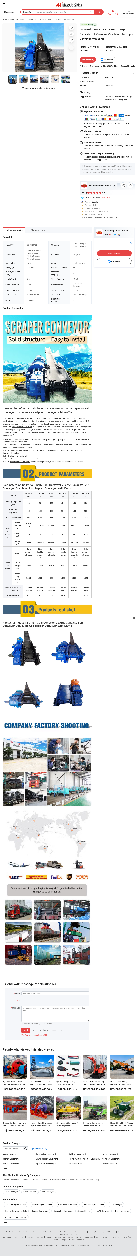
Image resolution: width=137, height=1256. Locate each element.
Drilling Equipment (108, 1154)
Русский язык (60, 1237)
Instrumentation (75, 1163)
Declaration (96, 1245)
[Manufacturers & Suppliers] (68, 4)
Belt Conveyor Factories (67, 1204)
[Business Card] (131, 241)
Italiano (70, 1237)
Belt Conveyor (69, 19)
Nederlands (89, 1237)
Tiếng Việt (64, 1240)
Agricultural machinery (45, 1163)
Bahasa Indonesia (77, 1240)
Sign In (84, 217)
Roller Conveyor (11, 1191)
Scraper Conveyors (40, 1211)
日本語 (113, 1237)
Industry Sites (94, 1232)
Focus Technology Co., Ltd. (51, 1245)
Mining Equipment (10, 1154)
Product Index (123, 1232)
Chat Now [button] (108, 59)
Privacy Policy (108, 1245)
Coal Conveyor (116, 1204)
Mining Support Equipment (47, 1159)
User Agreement (83, 1245)
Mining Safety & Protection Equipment (84, 1159)
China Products (24, 1232)
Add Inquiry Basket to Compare (40, 87)
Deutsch (79, 1237)
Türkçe (55, 1240)
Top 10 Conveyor (103, 1211)
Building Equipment (76, 1154)
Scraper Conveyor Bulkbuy (16, 1217)
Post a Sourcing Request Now (35, 1035)
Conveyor (58, 19)
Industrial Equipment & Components (23, 19)
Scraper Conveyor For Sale (16, 1211)
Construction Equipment (46, 1154)
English (21, 1237)
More (5, 1222)
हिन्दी (119, 1237)
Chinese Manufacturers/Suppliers (45, 1232)
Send (26, 1030)
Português (39, 1237)
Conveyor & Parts (45, 19)
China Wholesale (66, 1232)
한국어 (105, 1237)
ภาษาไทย (127, 1237)
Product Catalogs (40, 1148)
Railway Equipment (11, 1159)
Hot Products (11, 1232)
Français (49, 1237)
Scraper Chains (83, 1211)
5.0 (106, 234)
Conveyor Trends (122, 1211)
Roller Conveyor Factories (93, 1204)
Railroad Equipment (11, 1163)
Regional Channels (108, 1232)
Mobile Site (64, 1234)
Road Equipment (108, 1163)
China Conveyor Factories (15, 1204)
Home (5, 19)
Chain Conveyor (30, 1191)
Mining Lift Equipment (110, 1159)
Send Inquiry (88, 59)
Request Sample (128, 66)
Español (30, 1237)
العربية (98, 1237)
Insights (74, 1234)
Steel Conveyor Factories (42, 1204)
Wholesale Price (80, 1232)
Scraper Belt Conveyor (63, 1211)
